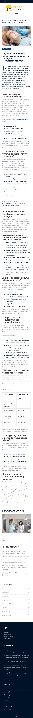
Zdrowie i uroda (6, 615)
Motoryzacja (5, 596)
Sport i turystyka (7, 604)
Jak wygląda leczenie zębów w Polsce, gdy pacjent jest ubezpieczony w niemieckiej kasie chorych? (16, 675)
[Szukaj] (7, 2)
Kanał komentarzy (8, 636)
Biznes (4, 589)
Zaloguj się (6, 632)
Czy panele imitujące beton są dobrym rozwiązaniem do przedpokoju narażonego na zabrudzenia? (14, 567)
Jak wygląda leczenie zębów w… (12, 534)
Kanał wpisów (7, 634)
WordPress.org (8, 638)
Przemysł (4, 600)
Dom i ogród (5, 592)
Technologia (5, 607)
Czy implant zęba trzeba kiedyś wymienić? (14, 562)
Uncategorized (6, 611)
